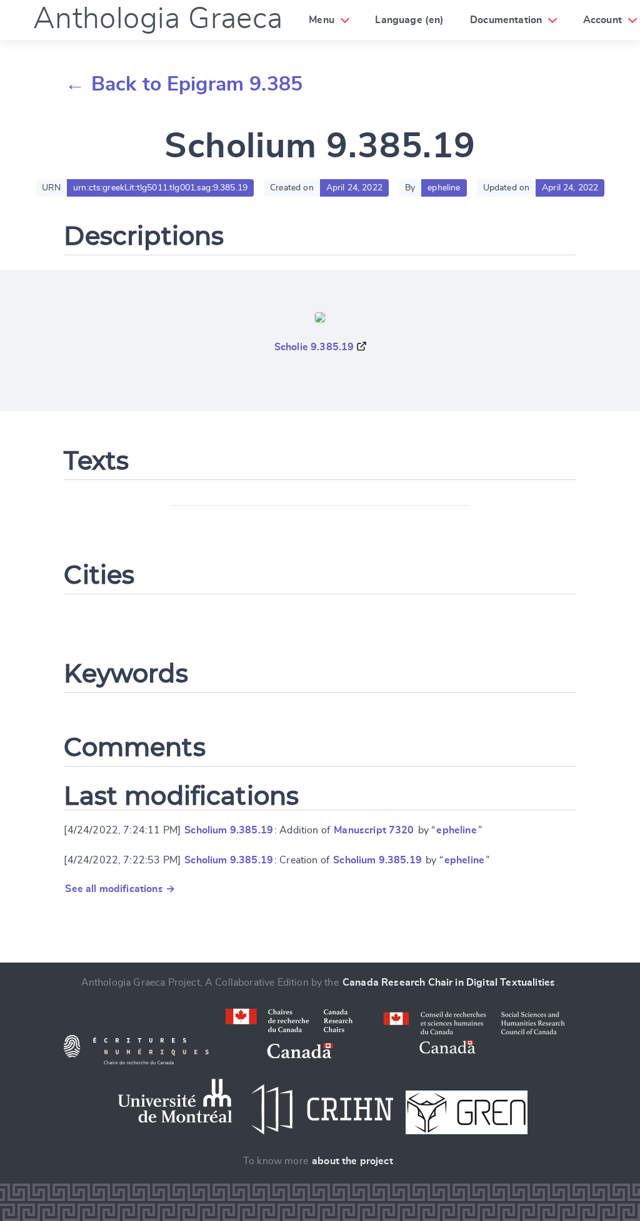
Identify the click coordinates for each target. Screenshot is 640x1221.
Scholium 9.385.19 (228, 830)
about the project (352, 1161)
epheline (456, 830)
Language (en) (409, 20)
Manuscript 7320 (374, 830)
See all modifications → (120, 889)
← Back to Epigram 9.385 (183, 84)
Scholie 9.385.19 (314, 347)
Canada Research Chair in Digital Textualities (448, 983)
